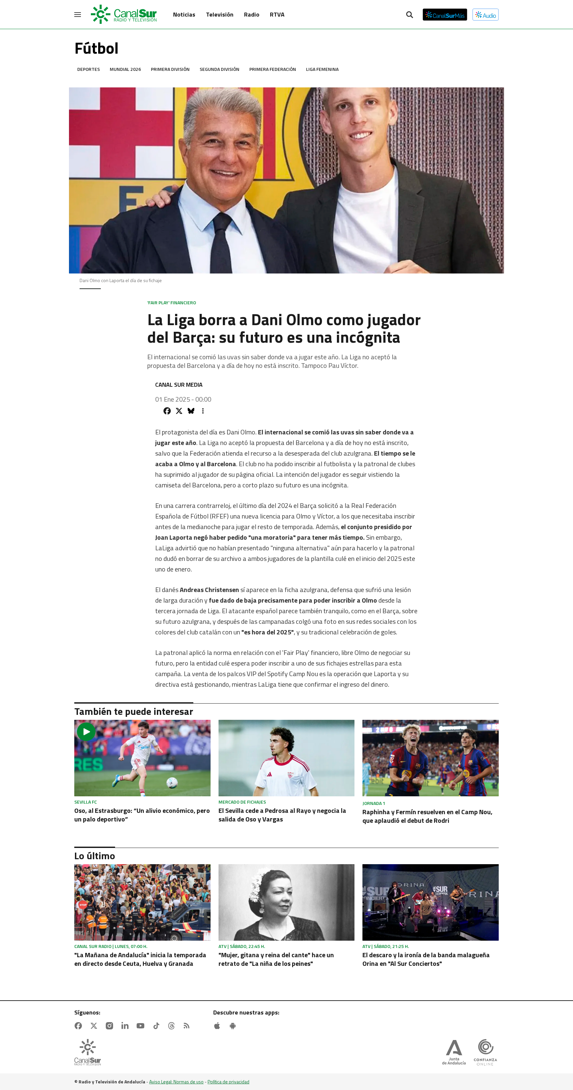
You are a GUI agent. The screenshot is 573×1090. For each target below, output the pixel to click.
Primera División (170, 69)
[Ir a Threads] (173, 1026)
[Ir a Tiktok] (157, 1026)
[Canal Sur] (124, 15)
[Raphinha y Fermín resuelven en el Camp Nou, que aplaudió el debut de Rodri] (430, 758)
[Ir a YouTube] (142, 1026)
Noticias (184, 14)
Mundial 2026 (125, 69)
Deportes (88, 69)
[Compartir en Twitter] (179, 411)
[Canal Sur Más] (445, 15)
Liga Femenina (322, 69)
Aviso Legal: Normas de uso (176, 1081)
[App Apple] (218, 1026)
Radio (251, 14)
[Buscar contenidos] (410, 15)
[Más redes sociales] (203, 411)
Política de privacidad (228, 1081)
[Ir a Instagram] (110, 1026)
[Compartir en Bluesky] (191, 411)
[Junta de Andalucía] (454, 1053)
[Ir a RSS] (188, 1026)
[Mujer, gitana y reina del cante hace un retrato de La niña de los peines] (287, 902)
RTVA (277, 14)
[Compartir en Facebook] (167, 411)
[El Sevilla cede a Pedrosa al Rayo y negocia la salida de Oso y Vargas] (287, 758)
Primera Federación (272, 69)
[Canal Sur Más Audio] (486, 15)
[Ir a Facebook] (79, 1026)
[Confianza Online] (485, 1053)
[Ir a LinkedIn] (126, 1026)
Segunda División (219, 69)
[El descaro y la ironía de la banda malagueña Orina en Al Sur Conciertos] (430, 902)
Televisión (219, 14)
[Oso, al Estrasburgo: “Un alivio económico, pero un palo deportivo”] (142, 758)
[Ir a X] (95, 1026)
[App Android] (234, 1026)
